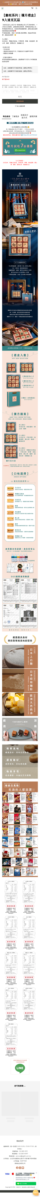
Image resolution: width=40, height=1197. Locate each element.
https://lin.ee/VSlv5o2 (30, 135)
